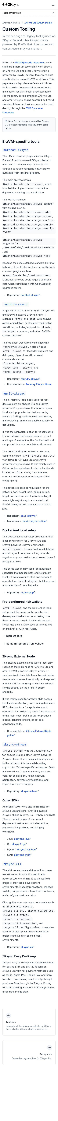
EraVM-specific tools (21, 141)
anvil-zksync (28, 515)
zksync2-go (19, 844)
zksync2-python (26, 849)
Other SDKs (10, 800)
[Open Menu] (53, 4)
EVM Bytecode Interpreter (30, 62)
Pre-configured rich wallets (22, 601)
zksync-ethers (29, 791)
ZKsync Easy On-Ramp (19, 956)
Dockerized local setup (19, 530)
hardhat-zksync (30, 295)
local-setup (27, 592)
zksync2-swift (22, 854)
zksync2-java (22, 838)
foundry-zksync (30, 378)
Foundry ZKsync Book (38, 384)
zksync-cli (27, 947)
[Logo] (10, 5)
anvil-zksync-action (34, 521)
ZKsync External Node (18, 656)
